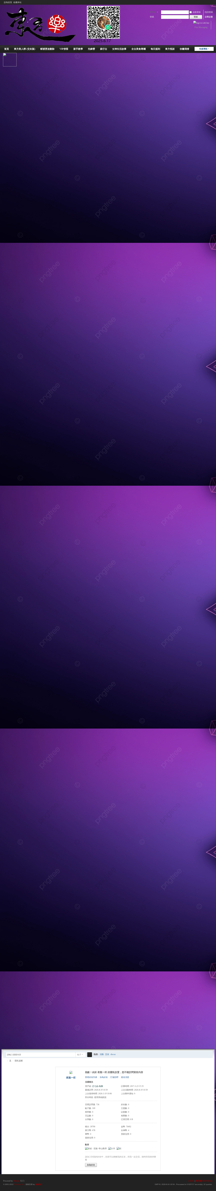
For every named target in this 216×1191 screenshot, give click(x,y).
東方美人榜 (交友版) (24, 49)
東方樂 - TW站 (4, 1060)
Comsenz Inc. (19, 1184)
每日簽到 (155, 49)
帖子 (79, 1054)
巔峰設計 (38, 1184)
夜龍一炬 (71, 1077)
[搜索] (89, 1054)
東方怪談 (170, 49)
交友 (107, 1054)
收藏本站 (17, 2)
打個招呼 (114, 1077)
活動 (102, 1054)
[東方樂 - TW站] (64, 24)
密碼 (152, 17)
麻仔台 (103, 49)
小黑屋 (191, 1181)
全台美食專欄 (138, 49)
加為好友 (104, 1077)
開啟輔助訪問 (208, 2)
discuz (113, 1054)
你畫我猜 (184, 49)
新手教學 (78, 49)
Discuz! (16, 1181)
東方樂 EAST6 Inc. (204, 1181)
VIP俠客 (64, 49)
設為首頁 (8, 2)
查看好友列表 (91, 1077)
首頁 (6, 49)
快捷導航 (203, 49)
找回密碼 (209, 12)
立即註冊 (209, 17)
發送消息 (125, 1077)
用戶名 (153, 12)
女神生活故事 (119, 49)
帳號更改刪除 (47, 49)
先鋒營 (91, 49)
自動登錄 (197, 12)
